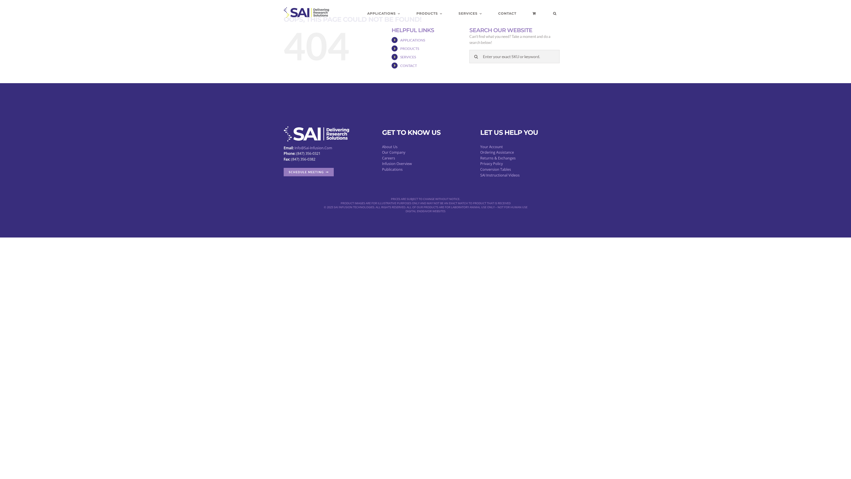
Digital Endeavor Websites (425, 211)
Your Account (491, 146)
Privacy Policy (491, 163)
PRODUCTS (409, 48)
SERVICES (408, 57)
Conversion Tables (495, 169)
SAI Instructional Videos (500, 175)
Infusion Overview (397, 163)
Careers (388, 158)
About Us (390, 146)
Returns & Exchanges (498, 158)
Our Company (393, 152)
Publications (392, 169)
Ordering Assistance (497, 152)
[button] (555, 13)
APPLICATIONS (412, 40)
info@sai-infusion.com (313, 147)
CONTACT (408, 65)
